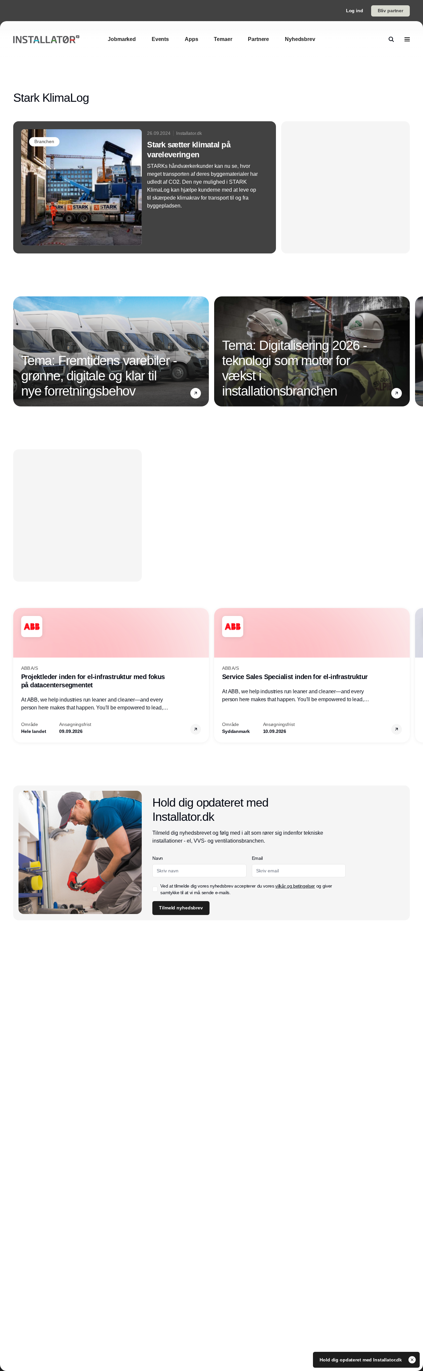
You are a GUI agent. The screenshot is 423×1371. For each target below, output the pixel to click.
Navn (157, 858)
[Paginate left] (18, 352)
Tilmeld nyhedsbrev (181, 907)
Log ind (354, 10)
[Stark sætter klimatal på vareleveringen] (144, 187)
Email (257, 858)
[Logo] (46, 39)
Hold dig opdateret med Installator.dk (361, 1359)
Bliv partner (390, 10)
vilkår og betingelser (295, 886)
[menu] (407, 39)
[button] (195, 393)
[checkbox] (155, 889)
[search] (391, 39)
